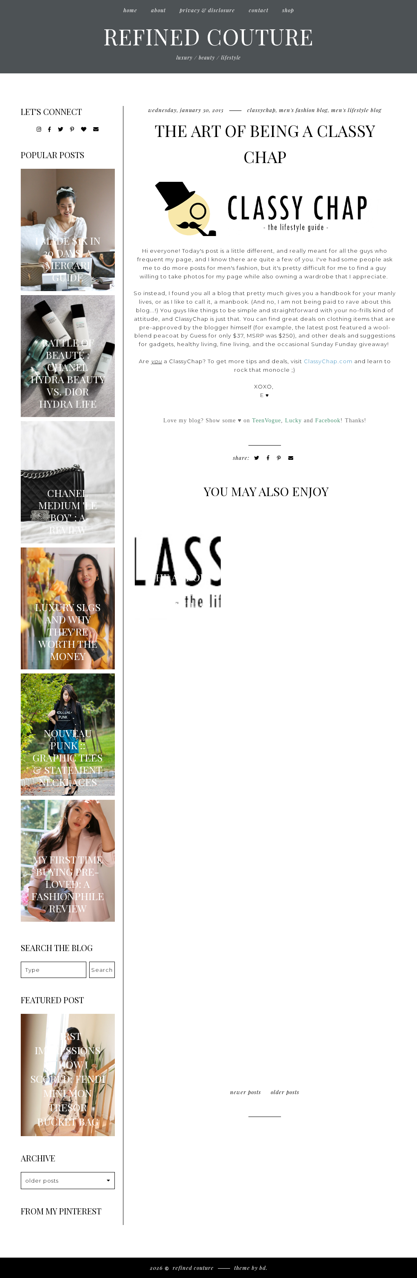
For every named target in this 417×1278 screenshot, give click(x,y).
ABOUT (158, 10)
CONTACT (258, 10)
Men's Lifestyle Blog (356, 109)
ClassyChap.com (328, 361)
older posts (285, 1091)
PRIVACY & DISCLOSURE (207, 10)
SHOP (288, 10)
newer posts (245, 1091)
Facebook (327, 420)
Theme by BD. (251, 1267)
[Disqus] (265, 738)
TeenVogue (266, 420)
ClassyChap (261, 109)
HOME (130, 10)
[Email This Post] (291, 458)
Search (102, 970)
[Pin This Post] (279, 458)
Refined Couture (208, 36)
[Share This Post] (268, 458)
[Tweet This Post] (256, 458)
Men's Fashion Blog (303, 109)
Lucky (293, 420)
